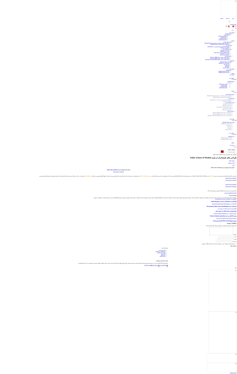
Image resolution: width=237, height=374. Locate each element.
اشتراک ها (227, 65)
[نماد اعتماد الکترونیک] (164, 266)
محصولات (233, 149)
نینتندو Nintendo (228, 33)
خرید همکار (163, 254)
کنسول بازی (231, 32)
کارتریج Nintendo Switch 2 (224, 72)
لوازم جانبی (231, 60)
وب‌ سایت (234, 241)
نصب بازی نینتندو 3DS (224, 51)
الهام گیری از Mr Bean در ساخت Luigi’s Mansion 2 (224, 201)
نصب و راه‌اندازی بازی (227, 48)
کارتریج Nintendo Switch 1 (224, 71)
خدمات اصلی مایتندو (227, 41)
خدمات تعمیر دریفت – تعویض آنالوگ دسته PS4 (219, 57)
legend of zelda (234, 193)
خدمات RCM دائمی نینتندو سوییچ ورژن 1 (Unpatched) (218, 46)
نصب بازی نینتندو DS (225, 53)
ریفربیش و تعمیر (228, 56)
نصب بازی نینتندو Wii (225, 50)
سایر (233, 165)
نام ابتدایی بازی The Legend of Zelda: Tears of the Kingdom (222, 206)
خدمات (232, 40)
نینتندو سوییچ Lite (223, 38)
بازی (225, 193)
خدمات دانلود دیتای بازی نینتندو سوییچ (221, 52)
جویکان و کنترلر (226, 67)
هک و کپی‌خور (229, 45)
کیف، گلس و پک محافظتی (223, 63)
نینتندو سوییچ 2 (224, 37)
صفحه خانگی (231, 160)
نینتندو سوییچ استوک (222, 39)
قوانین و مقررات (162, 250)
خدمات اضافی (162, 256)
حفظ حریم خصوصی (161, 252)
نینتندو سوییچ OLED (222, 36)
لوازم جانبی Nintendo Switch (226, 61)
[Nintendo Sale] (233, 372)
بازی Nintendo (229, 70)
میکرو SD (227, 66)
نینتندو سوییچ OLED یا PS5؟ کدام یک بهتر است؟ (225, 220)
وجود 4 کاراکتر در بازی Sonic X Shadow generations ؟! (223, 216)
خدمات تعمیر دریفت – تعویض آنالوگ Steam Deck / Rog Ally (217, 59)
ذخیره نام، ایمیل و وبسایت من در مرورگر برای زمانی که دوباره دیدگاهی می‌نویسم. (218, 243)
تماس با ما (232, 74)
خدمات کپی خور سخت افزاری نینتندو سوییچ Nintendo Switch (216, 43)
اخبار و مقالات (231, 163)
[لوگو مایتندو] (228, 24)
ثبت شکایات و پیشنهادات (160, 251)
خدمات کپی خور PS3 (225, 47)
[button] (223, 18)
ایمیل (235, 239)
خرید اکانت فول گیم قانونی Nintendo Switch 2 (220, 44)
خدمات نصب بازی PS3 (224, 54)
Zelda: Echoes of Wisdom (112, 169)
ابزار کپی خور (226, 64)
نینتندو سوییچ (226, 34)
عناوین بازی (231, 68)
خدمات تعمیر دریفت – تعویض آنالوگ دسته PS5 (219, 58)
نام (236, 236)
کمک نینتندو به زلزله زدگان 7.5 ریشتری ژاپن (226, 211)
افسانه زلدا (228, 193)
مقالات (232, 73)
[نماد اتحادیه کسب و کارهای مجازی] (155, 266)
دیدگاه (235, 234)
